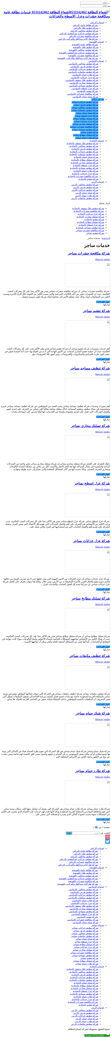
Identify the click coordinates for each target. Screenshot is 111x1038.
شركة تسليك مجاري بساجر (85, 124)
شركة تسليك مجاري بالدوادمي (83, 83)
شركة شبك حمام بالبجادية (86, 157)
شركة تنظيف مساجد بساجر (85, 129)
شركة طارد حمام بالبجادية (85, 171)
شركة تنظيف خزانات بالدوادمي (83, 69)
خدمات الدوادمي (96, 61)
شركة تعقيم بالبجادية (88, 179)
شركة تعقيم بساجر (89, 132)
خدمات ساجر (97, 99)
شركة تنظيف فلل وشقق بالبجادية (82, 143)
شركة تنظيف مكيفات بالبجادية (83, 154)
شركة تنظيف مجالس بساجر (84, 107)
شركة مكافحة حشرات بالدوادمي (82, 94)
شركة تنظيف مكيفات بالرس (84, 198)
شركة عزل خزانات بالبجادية (85, 173)
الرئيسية (106, 238)
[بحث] (109, 3)
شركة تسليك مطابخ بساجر (85, 118)
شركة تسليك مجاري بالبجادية (84, 162)
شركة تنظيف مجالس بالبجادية (83, 146)
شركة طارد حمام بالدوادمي (85, 74)
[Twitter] (55, 841)
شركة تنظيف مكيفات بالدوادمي (83, 72)
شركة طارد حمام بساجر (86, 138)
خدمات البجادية (97, 140)
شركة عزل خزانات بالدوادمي (84, 77)
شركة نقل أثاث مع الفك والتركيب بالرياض (78, 39)
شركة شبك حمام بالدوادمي (85, 96)
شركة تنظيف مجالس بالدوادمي (83, 63)
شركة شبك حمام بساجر (86, 113)
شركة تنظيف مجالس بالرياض (84, 30)
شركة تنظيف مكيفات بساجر (84, 110)
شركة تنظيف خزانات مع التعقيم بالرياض (78, 33)
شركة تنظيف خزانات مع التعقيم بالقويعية (78, 52)
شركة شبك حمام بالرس (86, 193)
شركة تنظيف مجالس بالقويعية (83, 50)
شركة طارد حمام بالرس (86, 195)
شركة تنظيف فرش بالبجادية (84, 149)
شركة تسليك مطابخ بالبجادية (84, 160)
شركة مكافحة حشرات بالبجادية (83, 176)
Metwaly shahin (102, 259)
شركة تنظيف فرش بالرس (85, 187)
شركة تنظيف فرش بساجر (85, 105)
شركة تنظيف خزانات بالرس (85, 190)
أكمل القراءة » (103, 302)
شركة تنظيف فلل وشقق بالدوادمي (81, 80)
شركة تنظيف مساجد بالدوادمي (83, 85)
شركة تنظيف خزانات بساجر (85, 102)
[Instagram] (55, 837)
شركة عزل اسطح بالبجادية (85, 165)
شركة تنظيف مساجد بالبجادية (84, 168)
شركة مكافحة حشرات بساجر (84, 127)
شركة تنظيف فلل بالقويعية (85, 47)
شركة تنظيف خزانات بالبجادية (84, 151)
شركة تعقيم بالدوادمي (87, 91)
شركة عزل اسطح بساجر (86, 116)
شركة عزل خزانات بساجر (86, 121)
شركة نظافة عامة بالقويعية (85, 44)
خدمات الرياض (97, 22)
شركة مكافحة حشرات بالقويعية (83, 55)
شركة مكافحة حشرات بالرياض (83, 36)
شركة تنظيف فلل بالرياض (86, 28)
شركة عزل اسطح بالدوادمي (84, 88)
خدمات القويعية (96, 41)
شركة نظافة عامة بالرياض (85, 25)
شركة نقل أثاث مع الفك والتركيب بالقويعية (77, 58)
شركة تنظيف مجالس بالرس (84, 184)
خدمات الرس (97, 182)
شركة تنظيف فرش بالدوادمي (84, 66)
